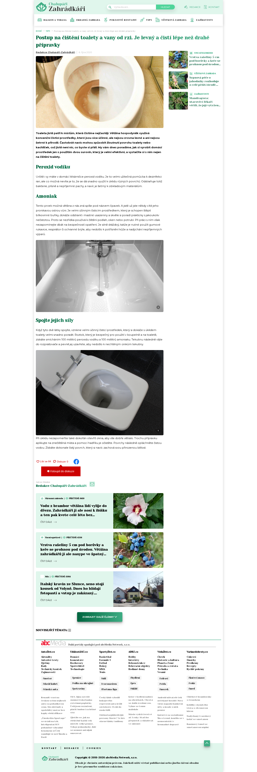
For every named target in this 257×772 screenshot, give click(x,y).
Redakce (71, 748)
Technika (163, 669)
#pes (133, 683)
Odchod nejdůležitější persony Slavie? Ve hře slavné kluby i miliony (112, 718)
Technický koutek (51, 669)
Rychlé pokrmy (195, 669)
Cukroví (191, 657)
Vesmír (162, 672)
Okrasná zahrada (88, 20)
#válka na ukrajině (82, 683)
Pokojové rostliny (123, 20)
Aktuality (46, 657)
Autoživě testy (49, 660)
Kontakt (49, 748)
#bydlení (135, 677)
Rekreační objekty (139, 666)
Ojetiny (45, 663)
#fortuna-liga (109, 689)
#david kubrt (50, 684)
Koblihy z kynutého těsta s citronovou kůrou (197, 708)
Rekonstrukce (136, 663)
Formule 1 (105, 660)
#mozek (164, 689)
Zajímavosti (204, 20)
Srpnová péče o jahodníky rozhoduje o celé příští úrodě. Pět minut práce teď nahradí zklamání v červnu (204, 86)
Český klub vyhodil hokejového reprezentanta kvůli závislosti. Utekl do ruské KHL (110, 703)
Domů (39, 31)
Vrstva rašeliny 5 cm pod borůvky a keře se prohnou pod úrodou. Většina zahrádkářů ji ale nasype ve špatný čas (205, 66)
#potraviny (78, 688)
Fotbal (103, 663)
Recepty (191, 666)
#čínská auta (50, 689)
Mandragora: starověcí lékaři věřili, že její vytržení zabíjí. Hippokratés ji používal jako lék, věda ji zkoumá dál (204, 107)
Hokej (102, 666)
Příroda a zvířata (168, 666)
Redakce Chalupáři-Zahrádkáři (55, 52)
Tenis (102, 672)
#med (191, 688)
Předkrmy (192, 663)
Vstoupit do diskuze (61, 471)
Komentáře (77, 660)
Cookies (94, 748)
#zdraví (163, 678)
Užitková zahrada (174, 20)
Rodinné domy (136, 669)
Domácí (74, 657)
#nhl (103, 678)
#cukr (191, 683)
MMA (102, 669)
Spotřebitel (77, 666)
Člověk (161, 657)
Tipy (149, 20)
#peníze (76, 677)
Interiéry (133, 660)
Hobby (132, 657)
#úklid (133, 688)
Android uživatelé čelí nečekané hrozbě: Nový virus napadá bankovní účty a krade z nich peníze (170, 703)
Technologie (77, 669)
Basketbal (105, 657)
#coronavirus (109, 684)
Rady (44, 666)
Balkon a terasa (55, 20)
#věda (162, 684)
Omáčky (191, 660)
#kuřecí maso (196, 677)
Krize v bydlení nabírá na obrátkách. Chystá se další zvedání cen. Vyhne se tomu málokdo (140, 703)
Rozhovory (76, 663)
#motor (47, 678)
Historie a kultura (168, 660)
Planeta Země (166, 663)
